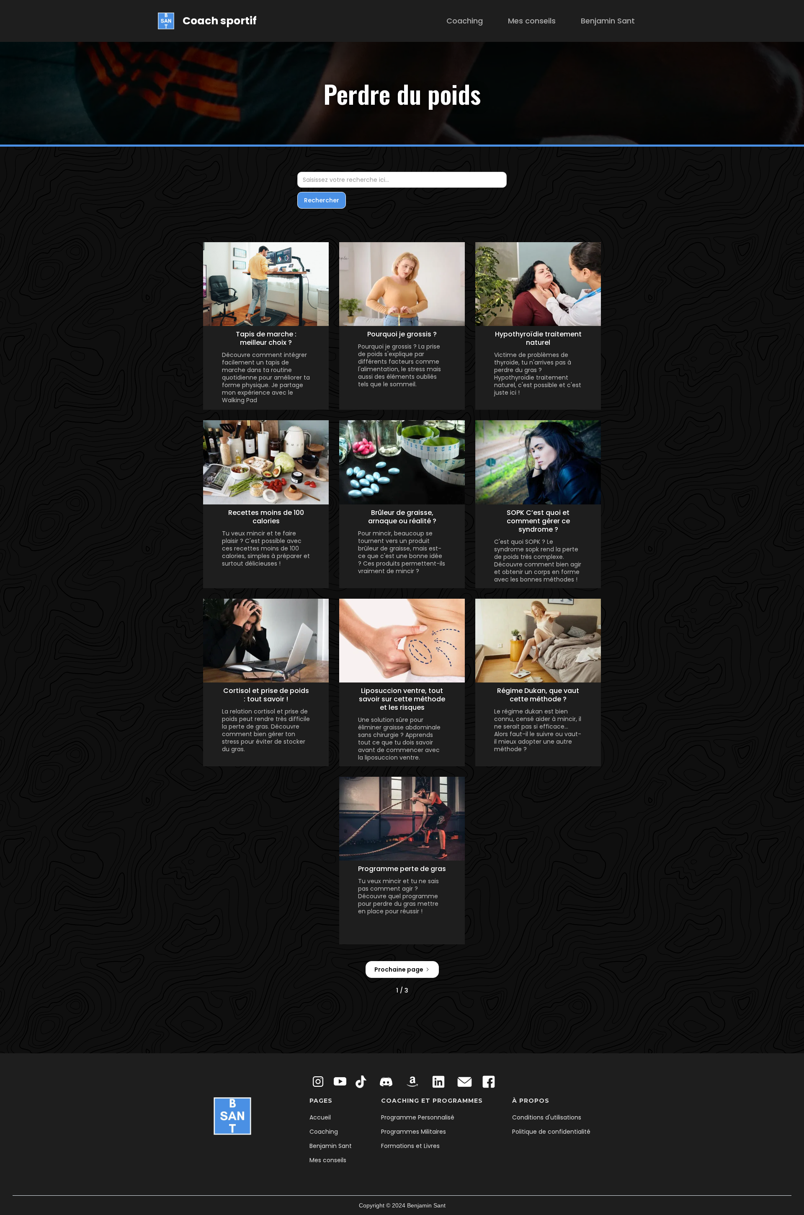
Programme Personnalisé (417, 1117)
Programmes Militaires (413, 1131)
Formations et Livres (410, 1146)
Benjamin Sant (608, 21)
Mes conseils (532, 21)
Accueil (320, 1117)
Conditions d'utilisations (546, 1117)
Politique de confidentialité (551, 1131)
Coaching (464, 21)
